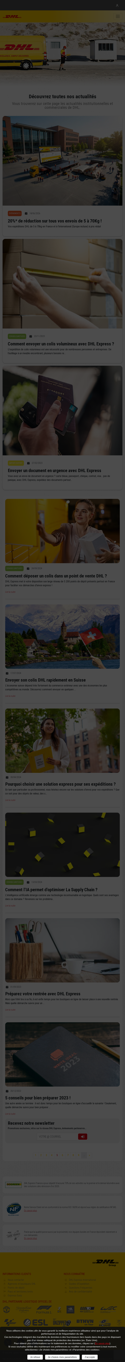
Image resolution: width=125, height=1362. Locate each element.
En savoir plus (102, 1343)
